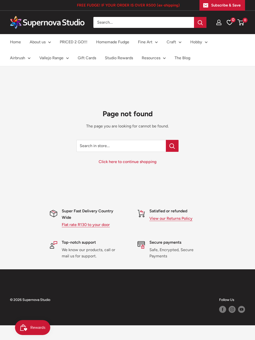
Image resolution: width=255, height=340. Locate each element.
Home (15, 42)
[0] (241, 22)
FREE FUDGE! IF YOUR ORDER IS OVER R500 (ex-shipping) (128, 5)
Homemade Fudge (112, 42)
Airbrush (17, 58)
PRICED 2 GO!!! (73, 42)
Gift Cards (87, 58)
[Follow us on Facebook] (222, 309)
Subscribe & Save (226, 5)
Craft (171, 42)
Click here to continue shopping (127, 161)
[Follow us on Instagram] (232, 309)
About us (38, 42)
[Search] (200, 22)
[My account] (218, 22)
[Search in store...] (172, 146)
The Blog (182, 58)
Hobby (196, 42)
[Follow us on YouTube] (241, 309)
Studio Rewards (119, 58)
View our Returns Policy (170, 218)
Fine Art (145, 42)
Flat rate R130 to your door (86, 224)
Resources (151, 58)
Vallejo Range (51, 58)
